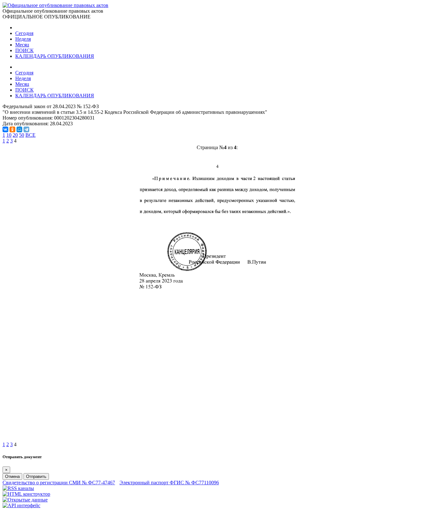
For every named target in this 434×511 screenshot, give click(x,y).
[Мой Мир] (19, 129)
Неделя (23, 39)
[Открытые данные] (25, 499)
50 (21, 135)
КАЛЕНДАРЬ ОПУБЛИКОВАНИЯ (54, 56)
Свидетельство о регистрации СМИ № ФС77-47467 (59, 482)
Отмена (12, 476)
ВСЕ (30, 135)
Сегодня (24, 33)
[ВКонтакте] (5, 129)
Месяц (22, 44)
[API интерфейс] (21, 505)
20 (15, 135)
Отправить (36, 476)
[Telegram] (26, 129)
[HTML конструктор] (26, 494)
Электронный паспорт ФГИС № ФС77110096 (169, 482)
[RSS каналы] (18, 488)
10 (8, 135)
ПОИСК (24, 50)
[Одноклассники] (12, 129)
